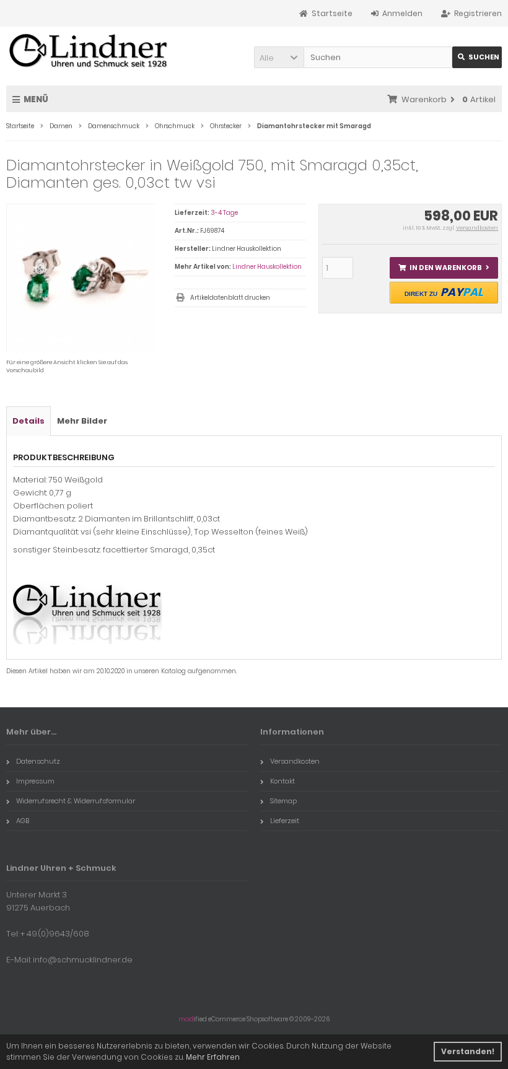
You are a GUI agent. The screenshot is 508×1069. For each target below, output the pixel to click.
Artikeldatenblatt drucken (230, 297)
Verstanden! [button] (467, 1051)
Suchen (477, 57)
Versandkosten (477, 228)
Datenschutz (38, 761)
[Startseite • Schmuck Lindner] (88, 51)
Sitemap (283, 801)
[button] (279, 57)
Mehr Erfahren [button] (213, 1057)
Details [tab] (28, 421)
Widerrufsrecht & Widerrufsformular (75, 801)
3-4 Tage (224, 212)
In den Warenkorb (443, 268)
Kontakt (282, 781)
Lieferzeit (284, 821)
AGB (22, 821)
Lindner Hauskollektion (267, 266)
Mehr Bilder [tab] (82, 421)
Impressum (35, 781)
